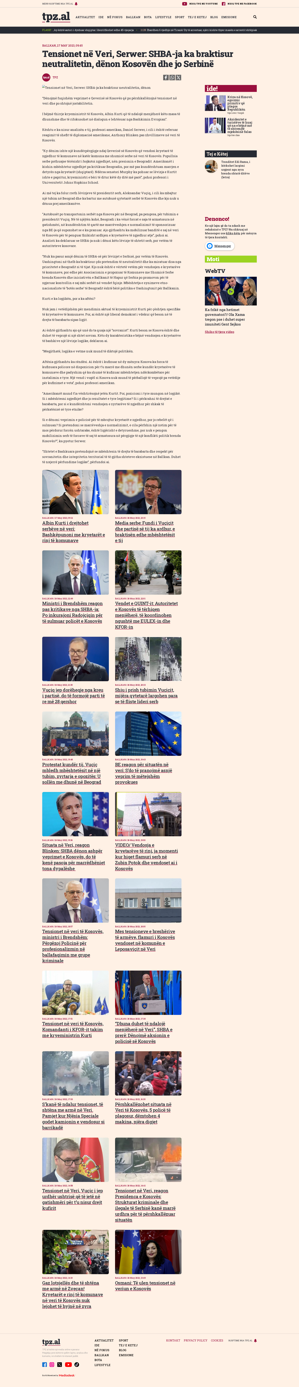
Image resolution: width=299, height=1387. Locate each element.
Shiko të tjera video (219, 332)
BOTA (148, 17)
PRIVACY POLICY (195, 1340)
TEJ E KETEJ (197, 17)
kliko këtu (233, 233)
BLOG (214, 17)
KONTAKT (173, 1340)
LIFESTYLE (163, 17)
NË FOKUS (115, 17)
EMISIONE (229, 17)
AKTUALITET (85, 17)
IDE (101, 17)
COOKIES (217, 1340)
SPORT (179, 17)
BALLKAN (133, 17)
